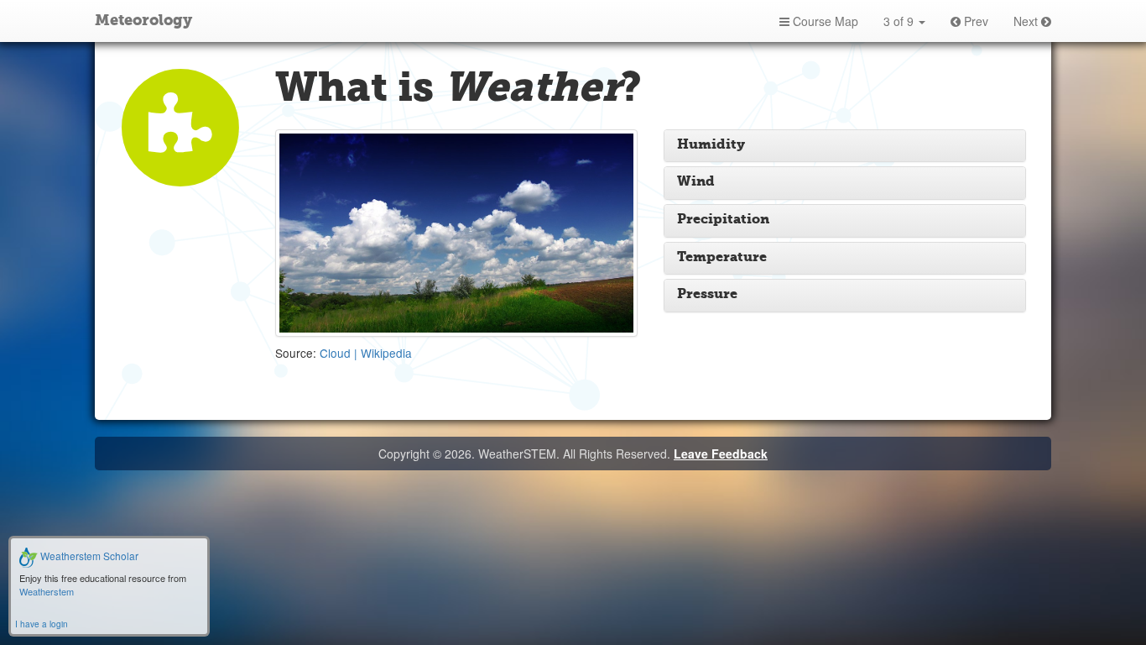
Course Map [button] (823, 21)
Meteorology (143, 21)
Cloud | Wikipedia (366, 352)
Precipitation (723, 220)
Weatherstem (46, 591)
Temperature (722, 258)
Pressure (707, 295)
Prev (974, 21)
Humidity (711, 145)
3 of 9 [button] (900, 21)
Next (1027, 21)
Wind (696, 182)
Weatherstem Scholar (88, 555)
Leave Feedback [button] (721, 453)
